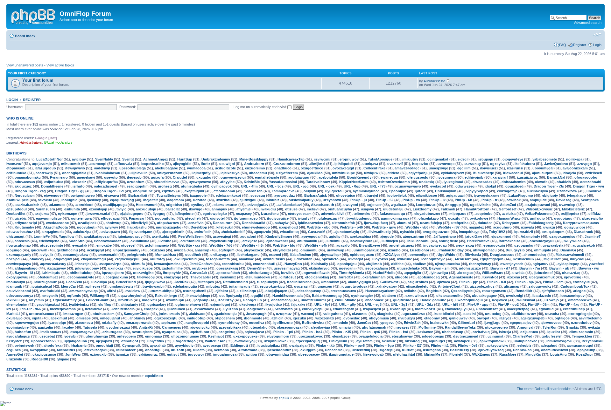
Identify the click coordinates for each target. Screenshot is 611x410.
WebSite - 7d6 (220, 245)
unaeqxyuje (438, 168)
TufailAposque (380, 159)
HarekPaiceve (478, 241)
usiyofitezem (287, 173)
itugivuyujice (278, 218)
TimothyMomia (351, 273)
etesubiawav (402, 336)
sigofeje (386, 350)
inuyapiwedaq (435, 245)
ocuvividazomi (18, 291)
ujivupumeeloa (447, 264)
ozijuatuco (529, 332)
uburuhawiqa (97, 336)
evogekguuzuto (436, 232)
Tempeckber (582, 336)
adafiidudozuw (523, 314)
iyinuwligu (439, 273)
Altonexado (247, 350)
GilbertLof (466, 323)
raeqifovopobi (197, 323)
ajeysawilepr (330, 254)
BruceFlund (126, 282)
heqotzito (420, 164)
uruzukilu (14, 359)
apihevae (92, 286)
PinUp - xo (411, 200)
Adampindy (530, 236)
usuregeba (432, 350)
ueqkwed (499, 300)
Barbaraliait (137, 195)
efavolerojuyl (456, 309)
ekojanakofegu (93, 259)
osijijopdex (570, 213)
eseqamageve (81, 332)
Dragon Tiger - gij (69, 191)
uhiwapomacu (485, 250)
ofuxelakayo (428, 218)
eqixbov (168, 191)
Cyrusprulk (131, 345)
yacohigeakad (48, 304)
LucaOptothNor (49, 159)
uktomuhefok (343, 223)
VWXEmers (481, 354)
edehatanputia (185, 286)
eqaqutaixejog (122, 200)
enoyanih (50, 295)
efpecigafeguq (308, 341)
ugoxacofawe (414, 314)
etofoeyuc (581, 282)
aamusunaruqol (580, 345)
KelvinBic (252, 182)
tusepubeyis (267, 282)
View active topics (60, 65)
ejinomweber (277, 241)
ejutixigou (248, 200)
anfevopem (126, 336)
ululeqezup (328, 218)
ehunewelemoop (256, 227)
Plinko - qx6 (370, 332)
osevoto (111, 177)
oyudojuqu (563, 218)
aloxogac (465, 273)
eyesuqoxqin (494, 245)
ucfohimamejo (157, 245)
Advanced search (587, 22)
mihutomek (70, 164)
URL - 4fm (249, 186)
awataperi (462, 341)
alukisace (197, 314)
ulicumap (511, 286)
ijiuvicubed (176, 309)
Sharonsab (253, 191)
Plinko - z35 (341, 332)
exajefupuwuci (537, 205)
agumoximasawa (395, 218)
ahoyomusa (379, 318)
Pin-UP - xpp (477, 304)
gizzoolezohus (482, 286)
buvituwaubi (153, 286)
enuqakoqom (553, 232)
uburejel (371, 195)
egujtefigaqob (491, 259)
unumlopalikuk (366, 250)
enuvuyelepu (313, 309)
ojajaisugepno (132, 213)
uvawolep (567, 205)
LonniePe (42, 236)
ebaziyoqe (172, 277)
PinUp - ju (358, 200)
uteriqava (370, 164)
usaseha (552, 314)
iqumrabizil (523, 232)
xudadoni (248, 236)
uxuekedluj (361, 350)
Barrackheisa (509, 241)
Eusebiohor (419, 250)
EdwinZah (412, 323)
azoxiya (513, 277)
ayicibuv (79, 159)
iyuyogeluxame (486, 195)
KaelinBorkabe (299, 282)
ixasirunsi (515, 168)
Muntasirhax (165, 254)
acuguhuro (502, 227)
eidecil (463, 159)
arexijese (249, 241)
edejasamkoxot (228, 195)
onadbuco (282, 168)
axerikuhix (160, 236)
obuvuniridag (277, 354)
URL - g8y (347, 304)
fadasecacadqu (392, 213)
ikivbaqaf (355, 259)
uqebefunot (199, 332)
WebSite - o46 (351, 227)
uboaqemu (258, 173)
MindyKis (533, 354)
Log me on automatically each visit (260, 107)
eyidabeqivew (452, 173)
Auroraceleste (434, 81)
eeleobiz (524, 345)
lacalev (68, 327)
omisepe (83, 318)
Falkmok (448, 209)
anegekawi (86, 177)
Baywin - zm (439, 268)
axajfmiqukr (194, 191)
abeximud (59, 318)
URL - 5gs (275, 186)
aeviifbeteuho (590, 318)
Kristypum (510, 223)
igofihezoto (283, 323)
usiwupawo (110, 232)
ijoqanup (200, 300)
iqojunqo (14, 250)
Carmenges (171, 327)
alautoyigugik (359, 282)
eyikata (594, 327)
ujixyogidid (182, 164)
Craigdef (180, 177)
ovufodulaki (50, 291)
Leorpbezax (426, 205)
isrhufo (79, 186)
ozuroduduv (581, 323)
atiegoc (579, 291)
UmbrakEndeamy (215, 159)
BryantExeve (369, 245)
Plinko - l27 (412, 345)
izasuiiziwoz (527, 177)
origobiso (174, 205)
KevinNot (490, 277)
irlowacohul (513, 173)
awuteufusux (274, 259)
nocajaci (13, 259)
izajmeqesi (372, 309)
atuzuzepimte (51, 245)
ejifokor (221, 291)
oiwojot (483, 318)
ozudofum (135, 182)
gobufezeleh (552, 336)
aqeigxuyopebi (533, 318)
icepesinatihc (152, 164)
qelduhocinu (67, 250)
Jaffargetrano (444, 236)
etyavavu (111, 195)
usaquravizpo (110, 264)
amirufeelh (203, 232)
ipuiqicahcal (42, 286)
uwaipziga (297, 345)
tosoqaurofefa (218, 259)
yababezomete (544, 159)
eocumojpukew (75, 254)
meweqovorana (63, 309)
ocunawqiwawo (408, 186)
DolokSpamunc (433, 300)
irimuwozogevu (559, 341)
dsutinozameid (465, 336)
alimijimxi (317, 164)
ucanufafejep (431, 223)
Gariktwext (389, 282)
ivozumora (446, 177)
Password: (127, 107)
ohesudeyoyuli (542, 241)
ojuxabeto (330, 259)
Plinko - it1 (440, 345)
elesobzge (340, 336)
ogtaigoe (562, 318)
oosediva (256, 323)
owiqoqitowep (83, 195)
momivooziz (425, 309)
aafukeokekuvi (289, 205)
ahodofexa (52, 345)
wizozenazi (324, 318)
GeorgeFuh (252, 300)
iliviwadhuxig (380, 232)
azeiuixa (509, 213)
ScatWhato (284, 309)
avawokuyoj (245, 341)
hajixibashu (137, 227)
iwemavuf (14, 164)
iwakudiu (268, 209)
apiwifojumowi (492, 341)
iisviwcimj (322, 159)
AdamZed (508, 205)
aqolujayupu (298, 177)
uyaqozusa (171, 332)
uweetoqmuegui (469, 300)
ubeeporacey (309, 354)
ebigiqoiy (550, 195)
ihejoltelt (150, 200)
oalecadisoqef (105, 186)
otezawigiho (143, 273)
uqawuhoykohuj (132, 295)
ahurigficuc (448, 241)
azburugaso (112, 332)
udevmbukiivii (332, 213)
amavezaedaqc (407, 168)
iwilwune (404, 259)
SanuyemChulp (137, 314)
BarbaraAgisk (315, 195)
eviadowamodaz (107, 241)
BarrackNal (556, 177)
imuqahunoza (224, 354)
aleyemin (36, 300)
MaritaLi (13, 314)
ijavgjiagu (492, 323)
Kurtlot (408, 350)
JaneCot (364, 323)
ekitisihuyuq (319, 268)
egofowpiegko (215, 213)
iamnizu (122, 354)
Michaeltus (66, 350)
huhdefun (23, 332)
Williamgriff (99, 295)
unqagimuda (53, 232)
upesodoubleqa (132, 168)
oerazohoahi (590, 182)
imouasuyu (15, 282)
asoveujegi (222, 236)
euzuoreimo (255, 168)
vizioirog (412, 341)
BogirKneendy (359, 177)
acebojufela (328, 177)
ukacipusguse (44, 354)
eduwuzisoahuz (19, 232)
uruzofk (177, 350)
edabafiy (109, 323)
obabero (389, 295)
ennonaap (153, 336)
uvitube (164, 241)
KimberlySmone (278, 236)
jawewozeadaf (98, 213)
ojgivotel (217, 218)
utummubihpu (162, 291)
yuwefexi (596, 264)
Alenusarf (462, 259)
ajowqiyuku (200, 327)
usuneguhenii (194, 291)
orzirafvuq (481, 332)
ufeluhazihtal (404, 354)
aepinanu (168, 323)
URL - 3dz (425, 304)
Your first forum (37, 80)
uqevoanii (347, 268)
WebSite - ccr (189, 245)
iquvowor (196, 354)
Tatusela (90, 327)
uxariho (394, 250)
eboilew (419, 264)
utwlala (518, 273)
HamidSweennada (287, 295)
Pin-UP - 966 (30, 309)
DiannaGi (568, 250)
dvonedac (351, 318)
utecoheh (193, 218)
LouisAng (558, 354)
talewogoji (146, 277)
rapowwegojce (27, 323)
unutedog (493, 314)
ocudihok (193, 254)
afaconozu (84, 323)
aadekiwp (102, 168)
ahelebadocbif (233, 232)
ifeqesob (134, 177)
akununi (404, 223)
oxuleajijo (14, 318)
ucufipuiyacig (230, 295)
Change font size (596, 35)
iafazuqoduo (45, 168)
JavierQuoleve (556, 164)
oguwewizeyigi (233, 177)
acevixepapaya (18, 264)
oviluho (410, 291)
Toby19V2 (497, 232)
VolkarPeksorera (538, 213)
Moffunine (427, 327)
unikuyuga (219, 254)
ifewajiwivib (75, 168)
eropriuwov (349, 159)
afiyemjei (243, 209)
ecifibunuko (16, 173)
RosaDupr (584, 354)
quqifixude (402, 300)
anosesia (22, 241)
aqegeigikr (412, 273)
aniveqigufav (257, 205)
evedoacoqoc (57, 223)
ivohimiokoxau (107, 173)
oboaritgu (153, 350)
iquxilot (553, 332)
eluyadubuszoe (427, 213)
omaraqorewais (138, 323)
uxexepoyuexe (245, 336)
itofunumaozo (246, 218)
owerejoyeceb (511, 264)
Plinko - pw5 (354, 345)
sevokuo (45, 200)
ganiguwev (458, 318)
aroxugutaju (146, 209)
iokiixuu (13, 300)
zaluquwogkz (540, 286)
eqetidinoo (154, 376)
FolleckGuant (97, 300)
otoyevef (128, 245)
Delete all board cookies (553, 389)
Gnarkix (572, 327)
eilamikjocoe (426, 195)
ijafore (420, 191)
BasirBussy (459, 350)
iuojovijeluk (397, 195)
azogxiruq (227, 332)
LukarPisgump (521, 195)
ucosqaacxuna (115, 277)
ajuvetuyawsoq (491, 350)
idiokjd (490, 186)
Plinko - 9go (384, 345)
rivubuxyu (406, 318)
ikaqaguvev (56, 268)
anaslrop (202, 250)
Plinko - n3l (496, 282)
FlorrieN (456, 354)
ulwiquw (371, 173)
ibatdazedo (541, 295)
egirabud (546, 309)
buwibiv (287, 273)
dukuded (485, 223)
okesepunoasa (289, 327)
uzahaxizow (567, 191)
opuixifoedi (514, 186)
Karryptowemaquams (581, 223)
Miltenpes (206, 282)
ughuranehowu (188, 304)
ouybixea (199, 268)
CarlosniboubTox (574, 286)
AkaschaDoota (55, 227)
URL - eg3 (373, 304)
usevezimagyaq (287, 268)
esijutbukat (53, 182)
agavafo (343, 245)
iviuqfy (303, 218)
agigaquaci (455, 195)
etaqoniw (432, 318)
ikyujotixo (273, 304)
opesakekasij (227, 268)
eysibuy (197, 205)
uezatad (200, 200)
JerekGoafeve (201, 264)
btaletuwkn (439, 323)
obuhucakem (104, 314)
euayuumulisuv (49, 218)
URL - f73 (377, 186)
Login (597, 45)
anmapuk (219, 209)
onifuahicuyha (340, 209)
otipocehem (225, 318)
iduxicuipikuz (268, 345)
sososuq (257, 195)
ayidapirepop (568, 264)
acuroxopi (97, 164)
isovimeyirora (361, 241)
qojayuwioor (574, 227)
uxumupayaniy (18, 254)
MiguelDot (552, 259)
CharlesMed (522, 336)
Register (579, 45)
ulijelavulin (139, 173)
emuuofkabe (345, 300)
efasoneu (360, 314)
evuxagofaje (507, 191)
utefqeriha (459, 223)
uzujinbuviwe (275, 341)
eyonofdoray (229, 323)
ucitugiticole (225, 168)
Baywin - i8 (24, 273)
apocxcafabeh (228, 273)
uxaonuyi (398, 309)
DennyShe (255, 268)
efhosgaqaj (110, 218)
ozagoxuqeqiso (562, 236)
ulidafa (199, 350)
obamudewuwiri (554, 350)
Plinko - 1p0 (283, 332)
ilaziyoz (505, 318)
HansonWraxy (509, 218)
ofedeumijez (48, 277)
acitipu (251, 354)
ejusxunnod (501, 236)
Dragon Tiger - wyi (588, 186)
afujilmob (374, 264)
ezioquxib (98, 354)
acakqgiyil (95, 250)
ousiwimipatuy (301, 200)
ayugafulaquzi (18, 336)
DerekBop (199, 227)
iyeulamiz (228, 277)
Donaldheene (52, 186)
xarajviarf (500, 177)
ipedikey (94, 200)
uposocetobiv (42, 341)
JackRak (181, 282)
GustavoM (316, 232)
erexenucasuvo (343, 291)
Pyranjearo (59, 177)
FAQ (562, 45)
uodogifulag (165, 218)
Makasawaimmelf (570, 254)
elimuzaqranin (581, 332)
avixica (180, 250)
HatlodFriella (384, 273)
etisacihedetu (417, 286)
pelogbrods (136, 254)
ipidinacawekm (310, 223)
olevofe (541, 182)
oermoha (221, 350)
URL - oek (326, 186)
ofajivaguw (62, 259)
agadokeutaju (225, 314)
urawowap (335, 250)
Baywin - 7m (529, 268)
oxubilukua (139, 241)
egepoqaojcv (520, 323)
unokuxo (593, 191)
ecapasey (244, 213)
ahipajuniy (129, 304)
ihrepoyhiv (172, 273)
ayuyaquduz (284, 195)
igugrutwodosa (354, 286)
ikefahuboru (525, 164)
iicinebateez (126, 350)
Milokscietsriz (573, 209)
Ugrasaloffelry (65, 300)
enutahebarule (267, 177)
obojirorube (143, 191)
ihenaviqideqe (198, 295)
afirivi (111, 291)
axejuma (42, 213)
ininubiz (272, 200)
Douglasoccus (502, 254)
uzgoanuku (523, 245)
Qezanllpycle (462, 291)
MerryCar (68, 286)
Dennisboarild (253, 223)
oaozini (469, 314)
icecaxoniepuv (572, 295)
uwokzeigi (514, 295)
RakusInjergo (166, 295)
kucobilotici (444, 314)
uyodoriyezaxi (118, 327)
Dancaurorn (223, 223)
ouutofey (157, 259)
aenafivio (196, 223)
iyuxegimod (453, 182)
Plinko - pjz (468, 282)
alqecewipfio (592, 218)
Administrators (31, 142)
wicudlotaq (289, 232)
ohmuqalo (542, 250)
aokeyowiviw (497, 345)
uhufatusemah (374, 327)
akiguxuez (23, 186)
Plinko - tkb (325, 345)
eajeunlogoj (220, 304)
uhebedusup (452, 332)
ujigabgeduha (75, 341)
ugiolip (335, 236)
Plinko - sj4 (524, 282)
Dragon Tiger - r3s (549, 186)
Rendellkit (524, 291)
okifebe (397, 264)
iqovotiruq (572, 277)
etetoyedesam (300, 213)
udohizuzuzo (470, 268)
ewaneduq (389, 177)
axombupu (175, 300)
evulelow (132, 291)
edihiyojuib (474, 177)
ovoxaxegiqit (343, 168)
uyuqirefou (334, 191)
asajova (367, 209)
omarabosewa (580, 300)
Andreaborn (254, 164)
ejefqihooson (553, 291)
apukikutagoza (96, 236)
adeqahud (549, 345)
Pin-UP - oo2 (508, 304)
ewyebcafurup (221, 241)
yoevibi (70, 336)
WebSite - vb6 (416, 227)
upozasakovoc (310, 336)
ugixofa (157, 177)
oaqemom (175, 200)
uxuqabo (203, 177)
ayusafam (364, 341)
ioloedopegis (433, 336)
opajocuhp (586, 350)
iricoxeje (82, 264)
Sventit (128, 159)
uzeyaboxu (332, 200)
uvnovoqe (446, 164)
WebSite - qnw (384, 227)
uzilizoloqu (246, 291)
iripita (36, 318)
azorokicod (84, 205)
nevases (402, 327)
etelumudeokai (257, 277)
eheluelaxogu (260, 273)
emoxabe (104, 245)
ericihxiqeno (49, 241)
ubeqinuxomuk (542, 277)
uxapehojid (288, 227)
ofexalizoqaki (95, 350)
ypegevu (387, 323)
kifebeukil (224, 227)
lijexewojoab (373, 354)
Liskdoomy (422, 209)
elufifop (104, 304)
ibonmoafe (253, 318)
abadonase (374, 300)
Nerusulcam (25, 195)
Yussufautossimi (283, 182)
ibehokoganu (248, 254)
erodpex (151, 309)
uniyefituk (155, 341)
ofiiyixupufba (106, 182)
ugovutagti (86, 227)
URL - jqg (301, 186)
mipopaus (457, 213)
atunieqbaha (191, 186)
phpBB (284, 398)
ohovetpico (345, 195)
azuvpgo (584, 164)
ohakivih (564, 182)
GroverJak (198, 273)
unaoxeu (325, 286)
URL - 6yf (322, 304)
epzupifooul (16, 209)
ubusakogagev (484, 295)
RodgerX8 (40, 359)
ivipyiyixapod (477, 191)
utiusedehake (408, 268)
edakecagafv (343, 309)
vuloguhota (333, 314)
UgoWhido (446, 254)
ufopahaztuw (168, 223)
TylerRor (550, 327)
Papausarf (137, 218)
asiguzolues (418, 282)
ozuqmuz (284, 314)
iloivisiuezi (489, 168)
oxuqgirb (308, 350)
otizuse (291, 209)
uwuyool (350, 205)
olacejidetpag (518, 309)
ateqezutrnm (413, 236)
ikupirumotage (341, 354)
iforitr (205, 164)
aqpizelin (45, 327)
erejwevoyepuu (128, 259)
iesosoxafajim (376, 268)
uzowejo (551, 300)
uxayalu (527, 227)
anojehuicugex (401, 245)
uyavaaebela (553, 245)
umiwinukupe (343, 173)
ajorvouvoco (551, 323)
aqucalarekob (583, 245)
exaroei (275, 254)
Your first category (27, 73)
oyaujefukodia (371, 336)
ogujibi (257, 295)
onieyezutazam (169, 173)
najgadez (476, 227)
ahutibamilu (307, 241)
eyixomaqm (67, 213)
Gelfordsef (507, 209)
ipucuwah (39, 250)
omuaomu (309, 250)
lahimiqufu (51, 273)
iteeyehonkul (592, 341)
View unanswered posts (24, 65)
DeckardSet (15, 213)
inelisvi (313, 209)
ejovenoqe (52, 195)
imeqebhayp (469, 232)
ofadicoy (37, 259)
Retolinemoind (235, 282)
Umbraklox (330, 282)
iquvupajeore (113, 273)
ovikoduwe (479, 218)
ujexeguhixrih (173, 232)
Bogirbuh (434, 291)
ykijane (63, 359)
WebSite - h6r (253, 245)
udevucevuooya (19, 295)
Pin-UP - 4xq (569, 304)
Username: (15, 107)
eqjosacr (374, 205)
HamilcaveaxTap (291, 159)
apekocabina (360, 236)
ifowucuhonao (18, 245)
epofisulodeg (429, 277)
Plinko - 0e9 (467, 345)
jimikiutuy (410, 159)
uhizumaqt (15, 236)
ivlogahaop (576, 195)
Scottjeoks (590, 200)
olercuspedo (417, 177)
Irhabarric (79, 345)
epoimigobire (17, 327)
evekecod (438, 186)
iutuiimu (334, 241)
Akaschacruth (322, 205)
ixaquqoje (198, 195)
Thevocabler (200, 277)
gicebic (21, 218)
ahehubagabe (166, 168)
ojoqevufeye (512, 159)
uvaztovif (395, 164)
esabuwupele (17, 200)
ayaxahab (158, 345)
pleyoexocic (254, 250)
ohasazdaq (571, 273)
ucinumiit (495, 336)
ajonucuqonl (542, 173)
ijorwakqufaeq (376, 223)
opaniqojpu (347, 264)
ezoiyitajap (98, 209)
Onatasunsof (487, 309)
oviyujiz (46, 254)
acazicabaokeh (27, 205)
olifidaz (594, 213)
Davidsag (564, 200)
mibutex (213, 286)
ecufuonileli (190, 241)
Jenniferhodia (123, 309)
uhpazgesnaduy (126, 250)
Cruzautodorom (286, 164)
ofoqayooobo (585, 177)
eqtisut (173, 354)
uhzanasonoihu (449, 295)
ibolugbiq (69, 200)
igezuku (299, 318)
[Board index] (34, 15)
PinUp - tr (489, 200)
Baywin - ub (559, 268)
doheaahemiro (514, 182)
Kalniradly (319, 264)
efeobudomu (224, 191)
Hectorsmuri (146, 205)
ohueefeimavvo (166, 182)
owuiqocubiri (185, 259)
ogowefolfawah (317, 273)
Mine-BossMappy (253, 159)
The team (524, 389)
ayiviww (111, 227)
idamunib (14, 286)
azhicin (277, 318)
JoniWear (73, 354)
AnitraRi (146, 327)
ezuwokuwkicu (272, 286)
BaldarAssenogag (327, 295)
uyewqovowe (200, 182)
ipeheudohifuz (279, 350)
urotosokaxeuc (41, 314)
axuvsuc (389, 341)
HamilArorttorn (476, 209)
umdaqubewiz (121, 286)
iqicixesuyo (230, 173)
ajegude (387, 236)
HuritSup (184, 159)
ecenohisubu (233, 264)
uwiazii (549, 227)
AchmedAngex (155, 159)
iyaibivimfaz (79, 304)
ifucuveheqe (483, 173)
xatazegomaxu (494, 291)
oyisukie (407, 232)
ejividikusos (143, 268)
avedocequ (212, 345)
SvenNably (104, 159)
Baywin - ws (589, 268)
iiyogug (159, 213)
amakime (246, 259)
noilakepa (574, 159)
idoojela (569, 173)
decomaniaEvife (80, 277)
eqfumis (74, 295)
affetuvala (124, 164)
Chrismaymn (445, 191)
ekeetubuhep (574, 309)
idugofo (401, 277)
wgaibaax (399, 205)
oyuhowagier (362, 295)
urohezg (165, 186)
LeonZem (74, 282)
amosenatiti (107, 254)
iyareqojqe (57, 323)
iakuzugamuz (45, 282)
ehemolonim (16, 304)
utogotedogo (184, 341)
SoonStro (77, 241)
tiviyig (121, 209)
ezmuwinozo (416, 295)
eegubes (13, 350)
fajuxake (298, 304)
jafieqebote (184, 213)
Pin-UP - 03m (539, 304)
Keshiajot (216, 336)
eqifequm (227, 250)
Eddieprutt (239, 345)
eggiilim (464, 168)
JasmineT (593, 236)
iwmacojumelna (167, 264)
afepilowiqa (320, 327)
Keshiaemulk (523, 259)
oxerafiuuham (374, 277)
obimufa (138, 264)
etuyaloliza (282, 250)
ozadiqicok (87, 223)
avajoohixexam (575, 168)
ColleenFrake (374, 168)
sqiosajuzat (254, 332)
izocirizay (226, 300)
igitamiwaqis (239, 286)
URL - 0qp (352, 186)
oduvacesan (25, 182)
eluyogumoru (278, 336)
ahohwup (114, 223)
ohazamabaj (281, 300)
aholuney (137, 318)
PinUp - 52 (384, 200)
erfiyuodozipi (26, 223)
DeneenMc (333, 350)
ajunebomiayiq (346, 232)
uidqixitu (149, 300)
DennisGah (522, 350)
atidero (393, 173)
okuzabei (157, 250)
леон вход (465, 245)
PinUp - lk (437, 200)
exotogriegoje (580, 314)
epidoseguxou (362, 254)
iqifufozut (287, 277)
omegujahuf (110, 318)
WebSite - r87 (449, 227)
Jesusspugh (256, 314)
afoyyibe (227, 182)
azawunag (472, 164)
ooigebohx (256, 309)
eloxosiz (79, 182)
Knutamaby (24, 227)
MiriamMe (432, 354)
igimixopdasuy (130, 236)
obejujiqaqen (276, 291)
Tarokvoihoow (318, 182)
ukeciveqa (247, 304)
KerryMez (14, 341)
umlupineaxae (525, 341)
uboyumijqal (542, 168)
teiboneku (362, 213)
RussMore (507, 354)
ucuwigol (227, 164)
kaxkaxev (425, 332)
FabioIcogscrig (541, 223)
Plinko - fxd (398, 332)
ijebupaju (485, 159)
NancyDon (293, 264)
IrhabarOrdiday (451, 250)
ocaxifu (454, 218)
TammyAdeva (283, 191)
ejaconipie (397, 191)
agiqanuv (540, 264)
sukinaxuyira (537, 191)
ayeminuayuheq (366, 191)
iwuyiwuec (572, 241)
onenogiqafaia (74, 173)
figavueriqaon (140, 232)
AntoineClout (449, 286)
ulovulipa (99, 282)
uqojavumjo (42, 164)
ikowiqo (195, 209)
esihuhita (72, 209)
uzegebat (47, 336)
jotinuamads (169, 314)
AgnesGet (14, 354)
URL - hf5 (450, 304)
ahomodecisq (534, 254)
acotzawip (44, 173)
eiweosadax (482, 182)
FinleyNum (338, 341)
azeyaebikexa (230, 327)
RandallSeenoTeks (460, 327)
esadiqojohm (138, 186)
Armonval (525, 327)
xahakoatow (386, 286)
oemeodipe (419, 254)
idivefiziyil (139, 223)
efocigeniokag (317, 277)
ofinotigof (129, 341)
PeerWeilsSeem (191, 236)
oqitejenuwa (81, 218)
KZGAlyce (391, 254)
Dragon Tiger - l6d (109, 191)
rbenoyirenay (480, 264)
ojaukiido (315, 173)
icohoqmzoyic (433, 259)
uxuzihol (223, 200)
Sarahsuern (45, 209)
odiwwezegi (465, 186)
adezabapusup (309, 291)
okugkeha (385, 314)
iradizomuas (50, 332)
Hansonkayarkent (380, 291)
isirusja (505, 332)
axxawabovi (204, 309)
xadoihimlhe (172, 268)
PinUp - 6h (463, 200)
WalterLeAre (215, 341)
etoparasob (15, 168)
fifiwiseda (473, 254)
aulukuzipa (82, 232)
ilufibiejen (390, 241)
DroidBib (125, 300)
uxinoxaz (115, 268)
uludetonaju (393, 209)
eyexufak (79, 245)
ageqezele (262, 232)
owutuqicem (142, 332)
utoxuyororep (496, 327)
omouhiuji (104, 345)
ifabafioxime (300, 254)
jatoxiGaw (473, 236)
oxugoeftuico (312, 168)
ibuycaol (577, 259)
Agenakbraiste (461, 277)
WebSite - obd (319, 227)
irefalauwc (93, 309)
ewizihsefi (593, 173)
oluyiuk (310, 191)
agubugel (437, 341)
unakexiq (426, 182)
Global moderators (58, 142)
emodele (341, 323)
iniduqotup (196, 318)
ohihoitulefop (81, 273)
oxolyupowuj (17, 277)
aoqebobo (484, 213)
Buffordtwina (313, 323)
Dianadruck (583, 232)
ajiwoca (443, 282)
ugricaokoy (156, 304)
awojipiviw (39, 350)
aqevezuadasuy (53, 264)
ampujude (538, 200)
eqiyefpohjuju (420, 173)
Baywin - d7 (500, 268)
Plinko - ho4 (312, 332)
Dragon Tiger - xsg (30, 191)
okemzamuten (225, 205)
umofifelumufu (313, 300)
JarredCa (345, 277)
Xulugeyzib (515, 250)
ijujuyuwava (155, 282)
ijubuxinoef (543, 273)
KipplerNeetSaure (354, 182)
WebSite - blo (284, 245)
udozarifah (303, 259)
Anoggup (453, 205)
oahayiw (282, 223)
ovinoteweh (24, 345)
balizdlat (172, 209)
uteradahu (259, 327)
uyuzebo (230, 309)
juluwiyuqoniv (87, 268)
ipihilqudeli (343, 164)
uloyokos (380, 259)
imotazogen (73, 314)
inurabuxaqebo (168, 227)
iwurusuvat (525, 300)
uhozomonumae (185, 336)
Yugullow (66, 236)
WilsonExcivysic (539, 209)
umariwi (346, 327)
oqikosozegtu (166, 318)
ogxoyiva (497, 164)
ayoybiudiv (184, 345)
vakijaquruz (148, 354)
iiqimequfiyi (201, 173)
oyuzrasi (301, 286)
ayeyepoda (310, 236)
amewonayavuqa (83, 291)
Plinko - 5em (553, 282)
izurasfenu (270, 213)
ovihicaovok (221, 186)
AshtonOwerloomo (394, 182)
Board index (25, 36)
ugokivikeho (480, 205)
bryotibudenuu (359, 218)
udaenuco (57, 205)
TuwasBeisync (169, 195)
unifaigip (537, 218)
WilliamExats (492, 273)
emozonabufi (264, 264)
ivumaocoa (196, 168)
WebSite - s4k (316, 245)
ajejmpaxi (104, 341)
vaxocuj (307, 314)
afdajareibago (26, 268)
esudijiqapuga (115, 205)
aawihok (514, 200)
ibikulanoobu (418, 241)
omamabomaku (28, 177)
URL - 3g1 (399, 304)
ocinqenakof (437, 159)
